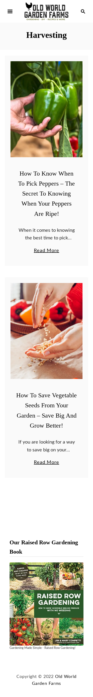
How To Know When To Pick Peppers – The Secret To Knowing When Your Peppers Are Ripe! (46, 193)
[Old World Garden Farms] (46, 11)
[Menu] (10, 11)
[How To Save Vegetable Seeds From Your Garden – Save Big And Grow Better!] (46, 331)
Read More (46, 251)
